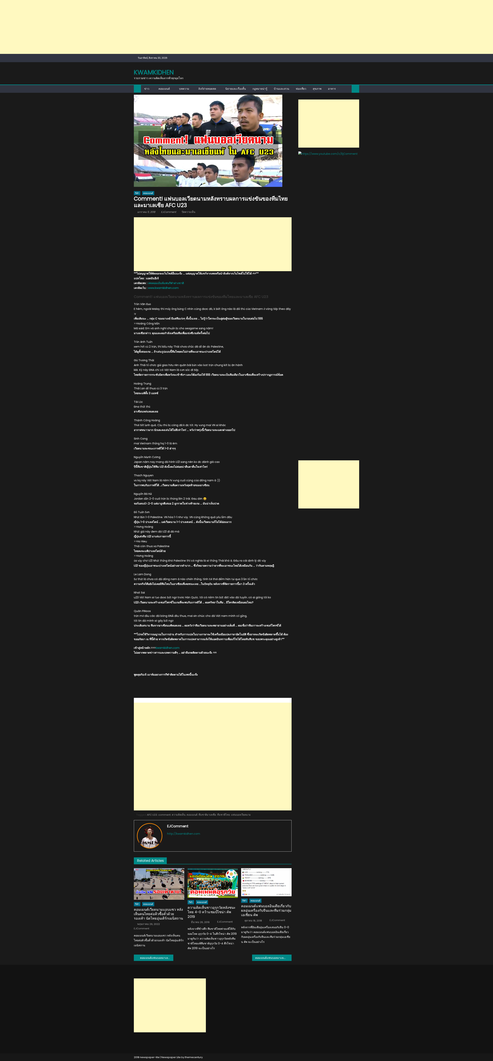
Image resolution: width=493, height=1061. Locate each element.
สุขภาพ (317, 89)
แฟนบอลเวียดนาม (241, 815)
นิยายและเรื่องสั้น (235, 89)
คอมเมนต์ (164, 89)
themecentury (194, 1057)
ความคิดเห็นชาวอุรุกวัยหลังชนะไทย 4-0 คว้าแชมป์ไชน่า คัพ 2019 (212, 912)
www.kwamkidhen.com (163, 288)
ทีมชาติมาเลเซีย (207, 815)
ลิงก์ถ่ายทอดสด (207, 89)
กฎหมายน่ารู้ (259, 89)
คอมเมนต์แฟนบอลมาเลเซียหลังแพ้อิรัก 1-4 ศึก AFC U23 (156, 958)
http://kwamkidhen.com (183, 834)
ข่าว (146, 89)
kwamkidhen (154, 72)
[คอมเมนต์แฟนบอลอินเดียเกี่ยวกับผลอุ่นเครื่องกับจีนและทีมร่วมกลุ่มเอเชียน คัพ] (266, 882)
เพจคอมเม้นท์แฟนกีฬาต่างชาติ (166, 283)
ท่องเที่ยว (301, 89)
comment (164, 815)
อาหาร (332, 89)
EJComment (168, 212)
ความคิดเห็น (178, 815)
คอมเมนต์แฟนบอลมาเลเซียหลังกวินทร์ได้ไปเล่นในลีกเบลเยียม (273, 958)
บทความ (184, 89)
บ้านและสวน (281, 89)
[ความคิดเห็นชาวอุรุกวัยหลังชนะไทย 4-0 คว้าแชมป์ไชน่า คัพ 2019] (213, 883)
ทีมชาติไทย (223, 815)
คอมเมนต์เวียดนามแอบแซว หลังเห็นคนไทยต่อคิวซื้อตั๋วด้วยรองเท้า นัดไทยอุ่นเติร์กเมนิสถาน (158, 914)
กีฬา (137, 193)
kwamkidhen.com (167, 648)
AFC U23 (152, 815)
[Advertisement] (115, 27)
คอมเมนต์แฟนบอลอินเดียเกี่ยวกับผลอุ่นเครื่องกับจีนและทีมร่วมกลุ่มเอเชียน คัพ (266, 910)
